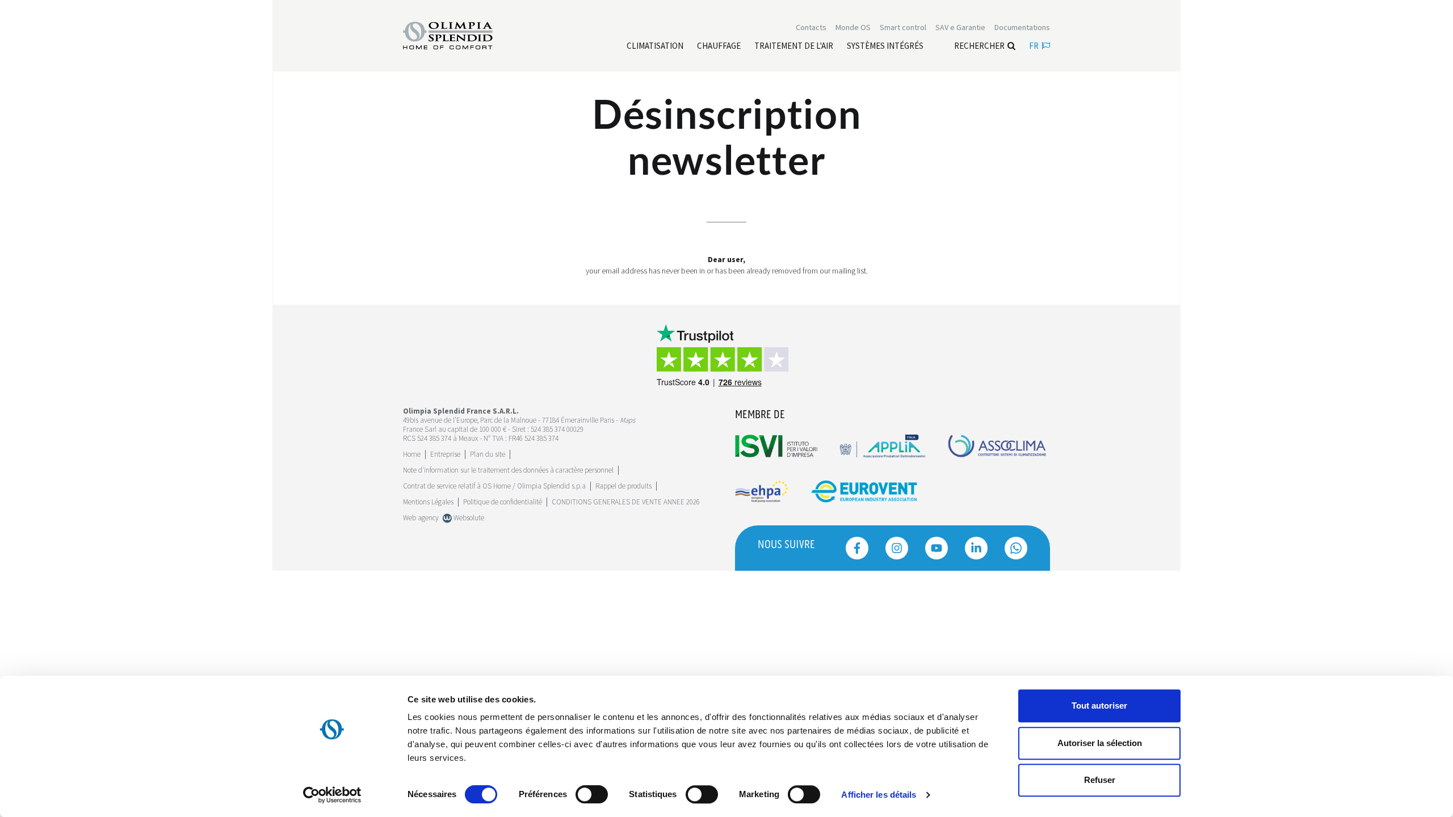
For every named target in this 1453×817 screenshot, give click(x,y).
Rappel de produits (623, 486)
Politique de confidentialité (502, 502)
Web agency (421, 518)
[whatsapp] (1016, 548)
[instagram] (896, 548)
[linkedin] (976, 548)
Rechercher (979, 45)
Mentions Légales (428, 502)
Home (412, 454)
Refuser (1099, 780)
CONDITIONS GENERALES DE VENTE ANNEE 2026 (626, 502)
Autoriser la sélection (1099, 743)
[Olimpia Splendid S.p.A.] (459, 35)
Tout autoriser (1099, 705)
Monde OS (853, 27)
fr (1034, 45)
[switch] (592, 794)
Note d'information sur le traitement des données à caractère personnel (508, 470)
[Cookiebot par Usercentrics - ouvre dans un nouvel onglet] (332, 794)
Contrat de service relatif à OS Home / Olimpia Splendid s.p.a (494, 486)
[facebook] (857, 548)
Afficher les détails (878, 794)
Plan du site (487, 454)
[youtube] (936, 548)
